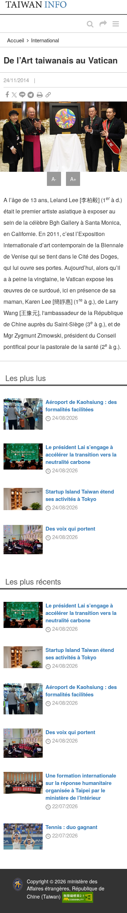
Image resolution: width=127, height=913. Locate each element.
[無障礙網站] (77, 896)
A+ (73, 178)
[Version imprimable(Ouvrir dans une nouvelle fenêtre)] (39, 94)
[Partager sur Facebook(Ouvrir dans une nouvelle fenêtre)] (7, 94)
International (45, 40)
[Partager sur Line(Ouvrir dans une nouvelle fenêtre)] (22, 94)
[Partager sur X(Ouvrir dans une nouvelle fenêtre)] (14, 94)
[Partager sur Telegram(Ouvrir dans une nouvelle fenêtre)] (30, 94)
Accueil (15, 40)
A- (54, 178)
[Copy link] (48, 94)
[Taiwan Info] (39, 7)
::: (7, 3)
